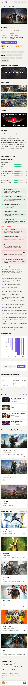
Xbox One (20, 52)
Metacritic (4, 60)
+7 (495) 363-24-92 (17, 667)
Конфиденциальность (7, 678)
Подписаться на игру (10, 42)
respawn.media (7, 661)
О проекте (4, 673)
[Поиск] (19, 2)
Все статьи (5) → (22, 394)
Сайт (12, 57)
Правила (18, 675)
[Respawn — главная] (6, 2)
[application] (14, 347)
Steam (8, 55)
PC (8, 52)
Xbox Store (4, 57)
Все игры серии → (6, 432)
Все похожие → (23, 511)
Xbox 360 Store (16, 55)
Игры (5, 6)
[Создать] (15, 2)
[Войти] (25, 2)
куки (15, 682)
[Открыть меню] (2, 2)
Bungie (12, 33)
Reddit (18, 57)
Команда (11, 673)
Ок (24, 682)
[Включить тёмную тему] (22, 2)
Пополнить (21, 366)
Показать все (4, 152)
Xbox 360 (14, 52)
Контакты (17, 678)
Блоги (16, 673)
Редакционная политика (8, 675)
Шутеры (4, 52)
